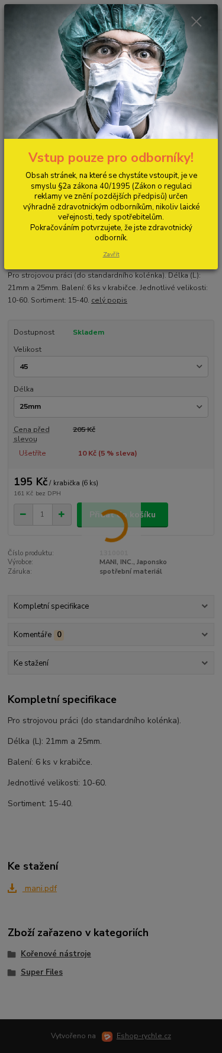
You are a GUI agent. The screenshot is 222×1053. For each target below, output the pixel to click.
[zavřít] (196, 22)
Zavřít (111, 254)
